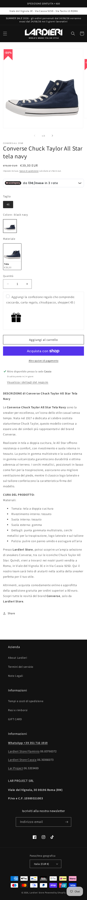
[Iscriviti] (66, 822)
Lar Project (15, 768)
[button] (5, 33)
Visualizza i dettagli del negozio (27, 382)
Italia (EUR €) (41, 864)
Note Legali (15, 676)
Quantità (8, 276)
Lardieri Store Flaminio (24, 751)
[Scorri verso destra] (52, 135)
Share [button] (11, 613)
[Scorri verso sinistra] (34, 135)
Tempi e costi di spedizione (25, 701)
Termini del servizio (20, 667)
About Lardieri (17, 657)
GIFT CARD (15, 719)
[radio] (8, 204)
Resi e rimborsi (18, 710)
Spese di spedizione (28, 171)
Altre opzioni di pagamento (43, 360)
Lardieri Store (37, 892)
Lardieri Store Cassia (22, 760)
